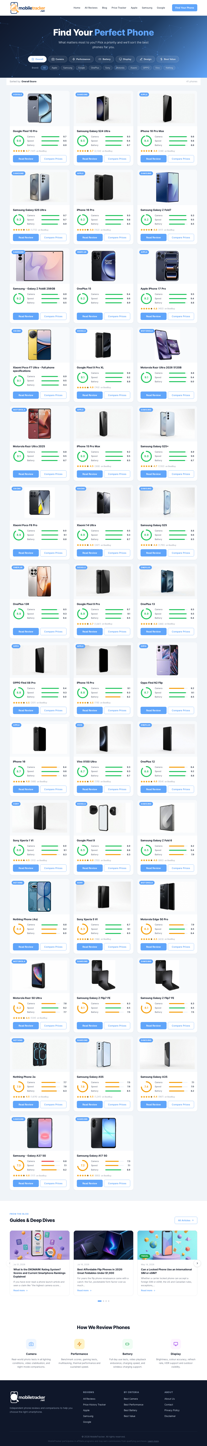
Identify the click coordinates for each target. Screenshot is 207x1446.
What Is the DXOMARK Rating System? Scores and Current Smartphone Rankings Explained (39, 1273)
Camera (60, 59)
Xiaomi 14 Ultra (86, 525)
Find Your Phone (184, 7)
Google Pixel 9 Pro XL (90, 367)
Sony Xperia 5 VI (87, 919)
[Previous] (9, 1263)
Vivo (157, 68)
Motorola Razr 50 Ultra (27, 998)
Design (148, 59)
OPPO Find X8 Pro (24, 682)
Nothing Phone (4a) (25, 919)
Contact (168, 1404)
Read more (19, 1290)
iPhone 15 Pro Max (88, 446)
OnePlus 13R (21, 604)
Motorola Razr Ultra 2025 (29, 446)
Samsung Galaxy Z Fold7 (156, 210)
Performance (83, 59)
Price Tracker (119, 7)
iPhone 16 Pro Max (152, 131)
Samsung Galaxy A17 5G (92, 1155)
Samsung (147, 7)
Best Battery (130, 1410)
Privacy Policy (172, 1410)
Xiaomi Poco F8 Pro (25, 525)
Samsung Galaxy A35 (154, 1076)
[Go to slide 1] (100, 1301)
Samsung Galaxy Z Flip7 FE (93, 998)
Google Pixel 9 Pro (88, 604)
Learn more (153, 1441)
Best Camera (131, 1398)
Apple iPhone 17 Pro (153, 288)
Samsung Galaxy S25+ (155, 446)
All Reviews (91, 7)
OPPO (146, 68)
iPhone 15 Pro (85, 682)
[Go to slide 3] (106, 1301)
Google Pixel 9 (86, 840)
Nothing (169, 68)
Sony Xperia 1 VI (23, 840)
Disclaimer (170, 1416)
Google (161, 7)
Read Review (26, 158)
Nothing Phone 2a (24, 1076)
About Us (169, 1398)
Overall (39, 59)
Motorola (120, 68)
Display (127, 59)
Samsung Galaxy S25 (154, 525)
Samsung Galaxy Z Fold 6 (156, 840)
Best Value (170, 59)
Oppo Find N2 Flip (152, 682)
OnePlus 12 (148, 761)
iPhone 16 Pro (85, 210)
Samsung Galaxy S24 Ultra (93, 131)
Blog (104, 7)
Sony (107, 68)
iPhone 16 (19, 761)
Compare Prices (53, 158)
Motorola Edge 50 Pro (154, 919)
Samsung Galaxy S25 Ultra (29, 210)
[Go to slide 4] (108, 1301)
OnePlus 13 (148, 604)
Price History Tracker (94, 1404)
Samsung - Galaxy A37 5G (29, 1155)
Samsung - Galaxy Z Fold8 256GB (34, 288)
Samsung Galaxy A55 (90, 1076)
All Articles (184, 1220)
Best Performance (133, 1404)
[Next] (197, 1263)
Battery (107, 59)
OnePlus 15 (84, 288)
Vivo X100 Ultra (87, 761)
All (44, 68)
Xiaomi (134, 68)
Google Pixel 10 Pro (25, 131)
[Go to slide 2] (103, 1301)
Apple (134, 7)
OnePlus (95, 68)
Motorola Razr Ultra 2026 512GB (161, 367)
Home (77, 7)
